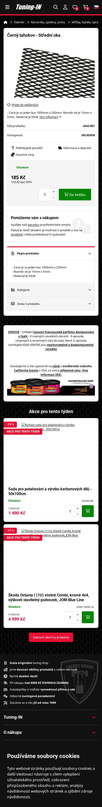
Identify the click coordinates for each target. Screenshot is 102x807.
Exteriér (19, 22)
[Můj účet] (65, 7)
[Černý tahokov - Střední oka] (51, 70)
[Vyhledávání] (55, 7)
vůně (56, 366)
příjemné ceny (70, 370)
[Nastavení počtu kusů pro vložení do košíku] (47, 195)
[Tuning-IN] (29, 7)
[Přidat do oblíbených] (92, 424)
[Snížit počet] (53, 198)
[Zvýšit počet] (53, 192)
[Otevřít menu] (7, 7)
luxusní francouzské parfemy (54, 332)
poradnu (33, 225)
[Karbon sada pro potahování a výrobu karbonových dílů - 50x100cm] (51, 452)
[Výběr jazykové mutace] (96, 7)
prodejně (17, 234)
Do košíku (78, 194)
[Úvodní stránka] (5, 22)
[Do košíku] (88, 511)
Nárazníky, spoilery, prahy (48, 22)
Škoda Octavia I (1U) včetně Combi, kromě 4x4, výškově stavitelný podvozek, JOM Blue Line (48, 597)
